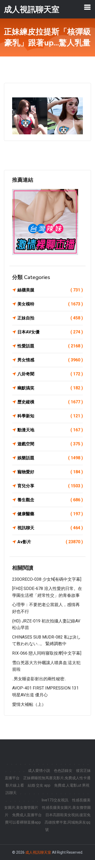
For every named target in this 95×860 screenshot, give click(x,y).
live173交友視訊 (55, 800)
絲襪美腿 (50, 289)
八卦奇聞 (50, 373)
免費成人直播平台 (27, 815)
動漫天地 (50, 429)
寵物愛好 (50, 471)
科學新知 (50, 415)
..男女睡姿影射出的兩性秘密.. (39, 678)
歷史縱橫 (50, 401)
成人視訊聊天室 (38, 852)
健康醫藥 (50, 513)
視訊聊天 (50, 527)
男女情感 (50, 359)
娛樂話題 (50, 457)
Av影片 (50, 541)
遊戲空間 (50, 443)
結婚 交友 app (39, 785)
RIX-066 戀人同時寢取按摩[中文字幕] (46, 653)
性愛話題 (50, 345)
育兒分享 (50, 485)
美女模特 (50, 303)
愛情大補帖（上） (29, 704)
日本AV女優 (50, 331)
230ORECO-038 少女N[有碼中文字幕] (46, 579)
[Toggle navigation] (87, 7)
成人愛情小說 (39, 770)
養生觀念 (50, 499)
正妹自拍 (50, 317)
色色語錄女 (63, 770)
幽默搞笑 (50, 387)
